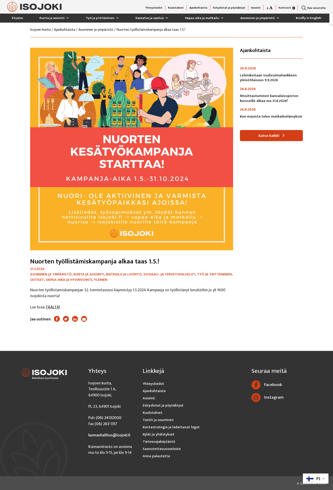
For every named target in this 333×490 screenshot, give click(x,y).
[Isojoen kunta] (34, 7)
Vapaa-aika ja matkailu (202, 18)
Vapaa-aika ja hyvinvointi (69, 280)
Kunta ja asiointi (52, 18)
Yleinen (100, 280)
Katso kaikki (268, 136)
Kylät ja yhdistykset (158, 434)
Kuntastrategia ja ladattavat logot (171, 427)
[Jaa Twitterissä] (66, 319)
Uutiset (37, 280)
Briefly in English (308, 18)
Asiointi (256, 7)
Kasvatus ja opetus (149, 18)
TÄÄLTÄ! (53, 307)
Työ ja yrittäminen (100, 18)
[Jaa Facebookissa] (57, 319)
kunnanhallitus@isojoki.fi (109, 435)
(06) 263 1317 (106, 424)
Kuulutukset (176, 7)
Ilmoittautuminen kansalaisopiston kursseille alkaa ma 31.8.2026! (269, 98)
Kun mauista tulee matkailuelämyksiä (271, 117)
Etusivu (17, 18)
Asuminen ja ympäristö (257, 18)
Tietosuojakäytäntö (159, 442)
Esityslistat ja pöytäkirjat (229, 7)
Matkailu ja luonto (124, 274)
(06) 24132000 (108, 417)
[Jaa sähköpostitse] (84, 319)
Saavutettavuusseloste (162, 449)
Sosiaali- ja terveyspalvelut (169, 274)
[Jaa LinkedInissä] (75, 319)
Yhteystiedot (153, 7)
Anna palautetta (156, 456)
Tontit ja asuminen (158, 420)
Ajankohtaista (198, 7)
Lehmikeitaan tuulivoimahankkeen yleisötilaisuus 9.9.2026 (268, 77)
